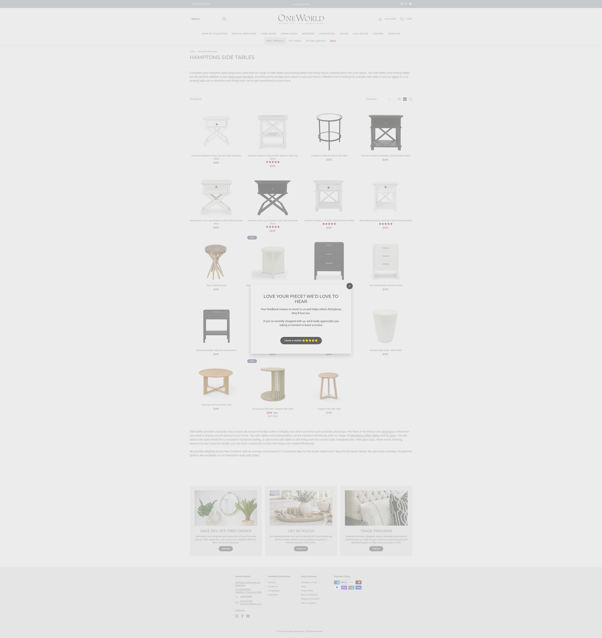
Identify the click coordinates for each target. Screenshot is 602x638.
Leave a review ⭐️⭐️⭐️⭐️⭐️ (301, 340)
